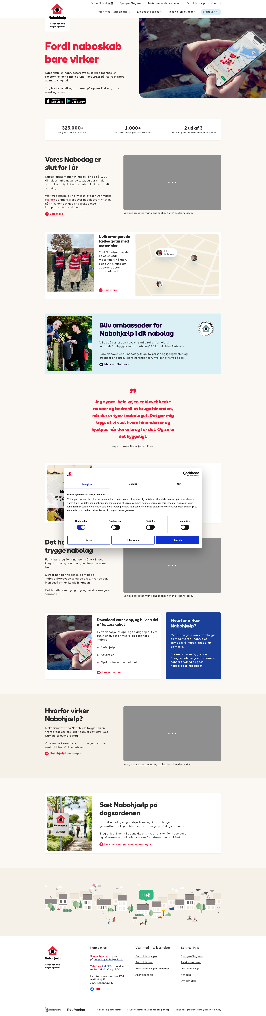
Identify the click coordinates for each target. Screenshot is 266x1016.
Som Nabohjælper (146, 956)
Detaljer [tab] (133, 484)
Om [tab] (179, 484)
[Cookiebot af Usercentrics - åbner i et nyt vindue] (185, 474)
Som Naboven (144, 962)
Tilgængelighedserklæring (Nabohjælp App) (198, 1010)
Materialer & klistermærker (164, 3)
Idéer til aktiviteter (182, 12)
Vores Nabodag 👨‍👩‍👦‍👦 (102, 3)
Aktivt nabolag (144, 975)
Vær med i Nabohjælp (112, 11)
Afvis (89, 540)
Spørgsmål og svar (131, 3)
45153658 (107, 966)
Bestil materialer (191, 962)
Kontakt (216, 3)
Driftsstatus (188, 981)
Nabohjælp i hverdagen (65, 753)
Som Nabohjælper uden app (152, 968)
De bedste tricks (148, 11)
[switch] (115, 527)
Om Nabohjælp (196, 3)
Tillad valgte (133, 540)
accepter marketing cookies (150, 213)
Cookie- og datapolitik (109, 1010)
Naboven (209, 11)
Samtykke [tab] (87, 484)
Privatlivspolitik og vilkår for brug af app (148, 1010)
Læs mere (56, 214)
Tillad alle (177, 540)
